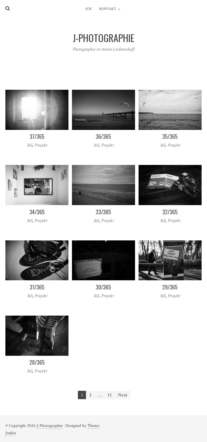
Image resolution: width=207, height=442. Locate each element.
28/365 (37, 362)
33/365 (103, 212)
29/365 (170, 287)
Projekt (40, 145)
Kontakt (107, 8)
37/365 (37, 136)
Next (122, 395)
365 (29, 145)
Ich (88, 8)
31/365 (37, 287)
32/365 (170, 212)
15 (110, 395)
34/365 (37, 212)
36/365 (103, 136)
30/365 (103, 287)
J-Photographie (50, 426)
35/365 (170, 136)
